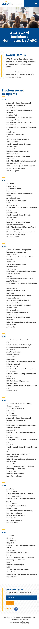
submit (9, 603)
